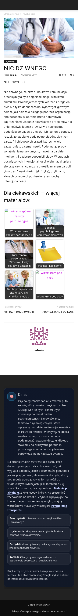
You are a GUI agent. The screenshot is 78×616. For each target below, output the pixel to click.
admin (13, 74)
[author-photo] (39, 344)
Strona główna (11, 13)
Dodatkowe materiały (39, 604)
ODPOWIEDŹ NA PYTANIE (58, 312)
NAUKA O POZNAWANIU (19, 312)
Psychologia (29, 13)
